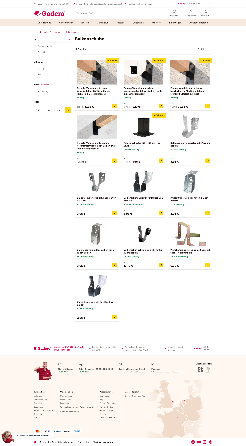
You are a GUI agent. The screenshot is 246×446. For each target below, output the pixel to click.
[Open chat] (8, 438)
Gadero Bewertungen (69, 411)
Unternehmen (66, 392)
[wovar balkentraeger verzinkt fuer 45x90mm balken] (114, 317)
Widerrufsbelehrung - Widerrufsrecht (76, 407)
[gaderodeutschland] (193, 442)
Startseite (44, 32)
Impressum (65, 403)
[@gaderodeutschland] (199, 442)
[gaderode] (210, 442)
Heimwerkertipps (107, 407)
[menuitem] (44, 22)
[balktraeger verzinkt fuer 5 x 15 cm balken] (114, 265)
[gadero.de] (205, 442)
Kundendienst (40, 392)
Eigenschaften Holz (108, 418)
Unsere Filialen (132, 392)
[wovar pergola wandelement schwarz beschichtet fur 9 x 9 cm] (161, 106)
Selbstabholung (40, 399)
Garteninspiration (107, 410)
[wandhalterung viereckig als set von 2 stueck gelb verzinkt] (207, 265)
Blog (101, 399)
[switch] (35, 46)
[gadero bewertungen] (35, 442)
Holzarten (104, 414)
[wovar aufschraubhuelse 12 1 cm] (161, 160)
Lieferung (38, 396)
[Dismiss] (51, 435)
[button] (154, 13)
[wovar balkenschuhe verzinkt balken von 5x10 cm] (114, 213)
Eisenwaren (57, 32)
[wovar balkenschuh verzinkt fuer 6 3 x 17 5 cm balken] (207, 160)
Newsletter (104, 396)
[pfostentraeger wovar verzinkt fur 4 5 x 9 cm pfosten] (207, 213)
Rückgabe (38, 414)
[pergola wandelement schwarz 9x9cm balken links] (114, 160)
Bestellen (38, 403)
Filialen (37, 418)
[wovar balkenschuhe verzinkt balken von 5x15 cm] (161, 213)
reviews (193, 3)
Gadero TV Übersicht (109, 403)
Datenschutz (65, 399)
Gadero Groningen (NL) (135, 396)
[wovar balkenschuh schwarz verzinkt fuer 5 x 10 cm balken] (161, 265)
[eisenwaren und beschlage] (35, 32)
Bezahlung (38, 407)
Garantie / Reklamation (43, 410)
